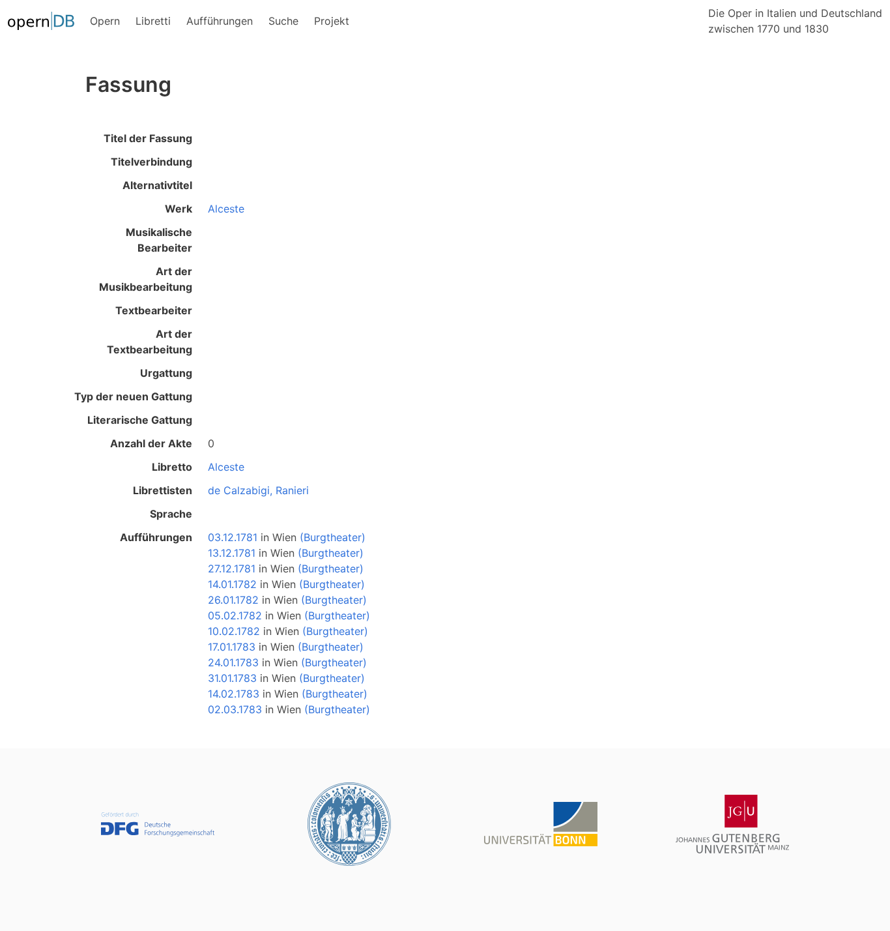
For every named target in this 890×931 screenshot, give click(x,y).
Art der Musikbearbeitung (145, 279)
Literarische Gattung (139, 419)
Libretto (172, 466)
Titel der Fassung (148, 138)
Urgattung (166, 372)
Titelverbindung (151, 161)
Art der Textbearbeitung (149, 341)
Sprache (171, 513)
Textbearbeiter (153, 310)
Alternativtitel (157, 185)
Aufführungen (156, 537)
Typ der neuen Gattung (133, 396)
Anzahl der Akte (151, 443)
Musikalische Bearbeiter (159, 240)
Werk (178, 208)
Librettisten (162, 490)
